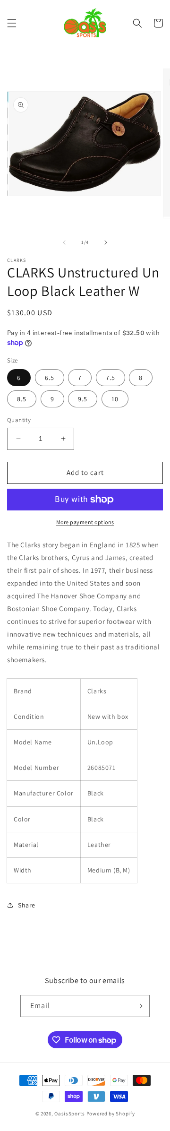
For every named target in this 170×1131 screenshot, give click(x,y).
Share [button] (26, 905)
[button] (11, 23)
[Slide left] (64, 242)
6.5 (49, 377)
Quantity (19, 420)
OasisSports (69, 1113)
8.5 (21, 399)
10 (115, 399)
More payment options (85, 522)
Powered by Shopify (110, 1113)
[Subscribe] (138, 1006)
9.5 (82, 399)
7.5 (110, 377)
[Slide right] (105, 242)
